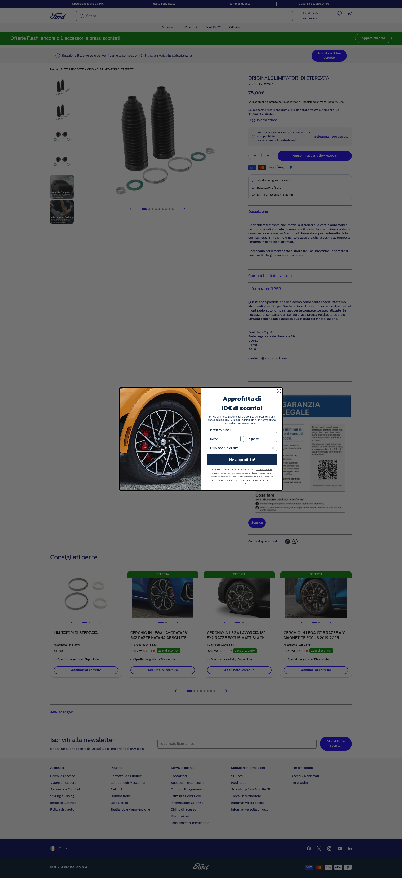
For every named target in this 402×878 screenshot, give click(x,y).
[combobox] (240, 448)
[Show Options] (273, 448)
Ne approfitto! (242, 459)
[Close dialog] (279, 391)
